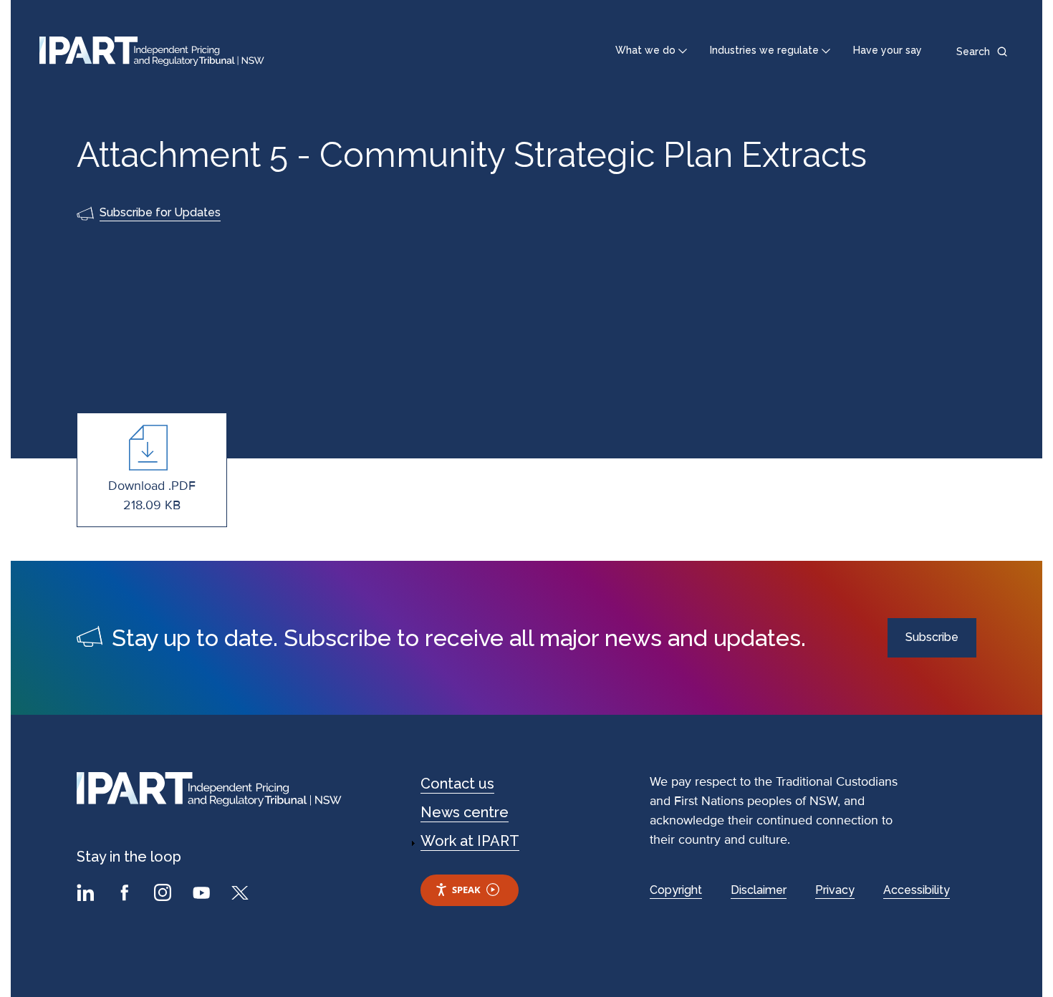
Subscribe (931, 637)
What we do (645, 50)
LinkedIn (87, 894)
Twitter (242, 894)
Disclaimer (759, 890)
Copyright (676, 890)
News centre (464, 812)
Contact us (457, 783)
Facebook (126, 894)
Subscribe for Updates (160, 212)
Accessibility (916, 890)
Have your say (887, 50)
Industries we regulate (764, 50)
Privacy (835, 890)
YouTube (203, 894)
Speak (466, 889)
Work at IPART (469, 840)
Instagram (165, 894)
